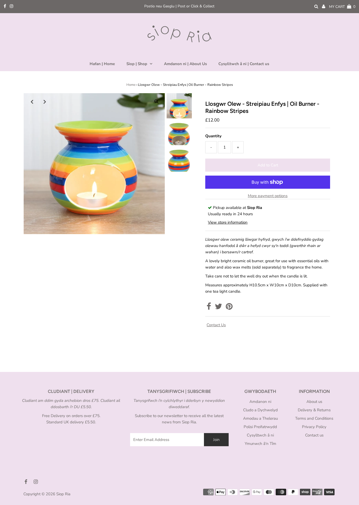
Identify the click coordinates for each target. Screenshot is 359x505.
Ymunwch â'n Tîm (260, 443)
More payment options (268, 195)
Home (131, 84)
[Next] (45, 101)
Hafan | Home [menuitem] (102, 63)
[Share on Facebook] (209, 308)
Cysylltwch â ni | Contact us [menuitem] (243, 63)
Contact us (216, 325)
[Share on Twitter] (218, 308)
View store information (228, 222)
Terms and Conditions (314, 418)
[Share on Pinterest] (229, 308)
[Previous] (32, 101)
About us (314, 401)
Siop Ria (63, 494)
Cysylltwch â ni (260, 435)
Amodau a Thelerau (260, 418)
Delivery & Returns (314, 410)
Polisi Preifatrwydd (260, 426)
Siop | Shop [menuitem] (136, 63)
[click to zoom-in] (156, 101)
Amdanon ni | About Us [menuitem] (185, 63)
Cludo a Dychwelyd (260, 410)
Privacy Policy (314, 426)
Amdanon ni (260, 401)
